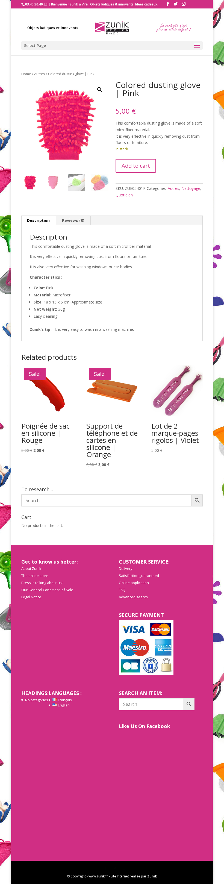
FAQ (122, 589)
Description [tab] (38, 220)
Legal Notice (31, 596)
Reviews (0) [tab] (73, 220)
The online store (34, 575)
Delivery (125, 568)
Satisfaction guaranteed (139, 575)
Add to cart (136, 165)
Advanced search (133, 596)
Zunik (152, 876)
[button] (100, 90)
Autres (39, 73)
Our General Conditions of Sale (47, 589)
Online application (134, 582)
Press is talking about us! (42, 582)
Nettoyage (190, 188)
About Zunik (31, 568)
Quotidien (124, 195)
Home (26, 73)
